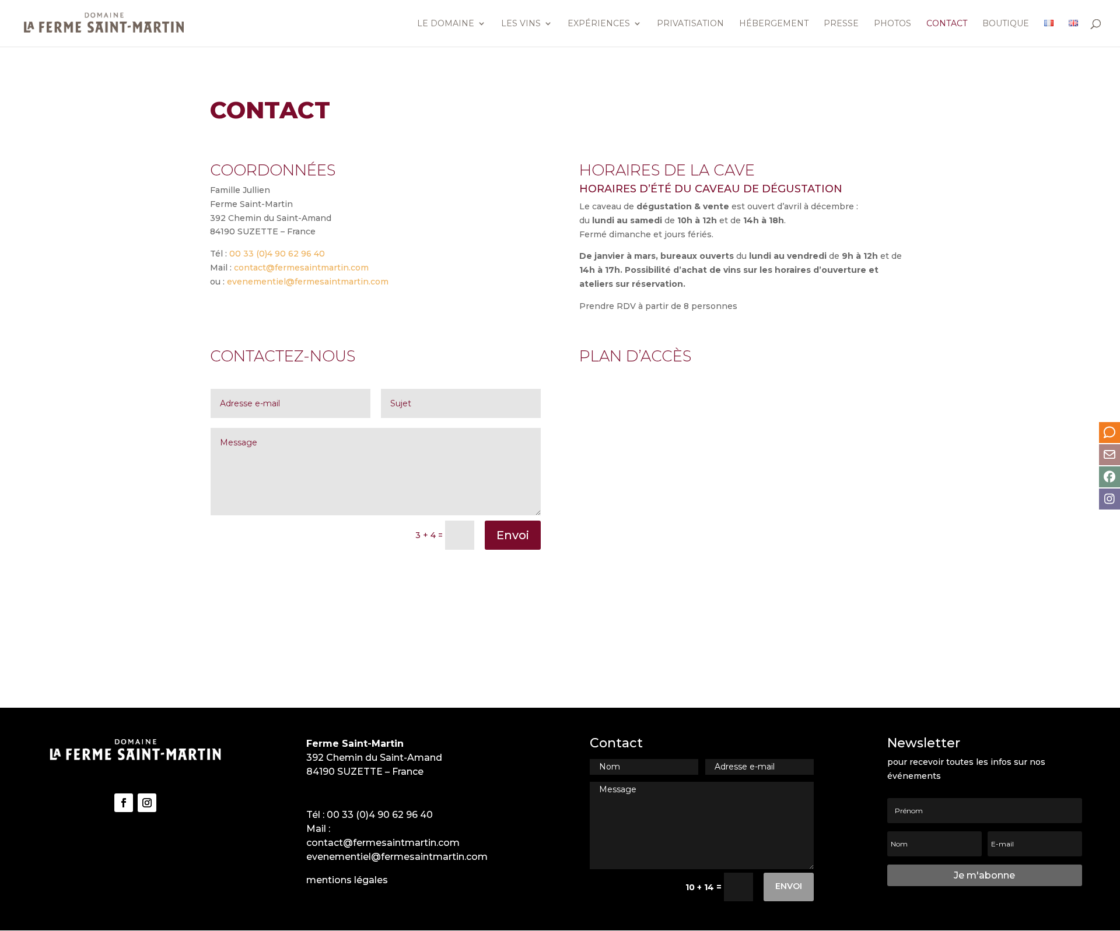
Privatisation (690, 24)
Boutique (1005, 24)
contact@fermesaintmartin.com (301, 267)
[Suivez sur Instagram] (147, 802)
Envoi (512, 535)
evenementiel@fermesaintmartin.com (307, 281)
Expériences (599, 24)
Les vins (521, 24)
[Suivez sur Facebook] (123, 802)
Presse (841, 24)
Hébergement (773, 24)
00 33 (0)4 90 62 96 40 (277, 253)
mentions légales (347, 880)
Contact (946, 24)
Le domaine (445, 24)
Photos (892, 24)
